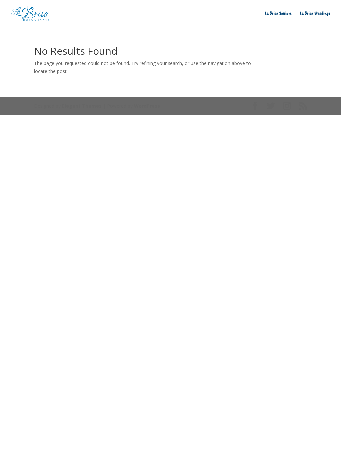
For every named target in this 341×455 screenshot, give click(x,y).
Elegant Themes (82, 106)
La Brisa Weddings (315, 13)
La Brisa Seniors (278, 13)
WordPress (147, 106)
